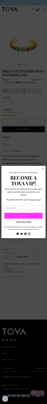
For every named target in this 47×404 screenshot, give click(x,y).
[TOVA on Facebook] (17, 234)
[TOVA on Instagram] (29, 234)
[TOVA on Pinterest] (25, 234)
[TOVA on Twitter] (21, 234)
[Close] (43, 169)
